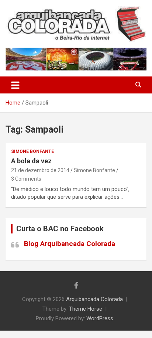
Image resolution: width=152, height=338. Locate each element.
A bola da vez (31, 161)
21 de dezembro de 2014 (40, 170)
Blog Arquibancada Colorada (69, 243)
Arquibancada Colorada (94, 299)
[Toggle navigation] (15, 84)
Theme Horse (85, 308)
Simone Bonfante (32, 151)
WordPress (99, 318)
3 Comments (26, 179)
